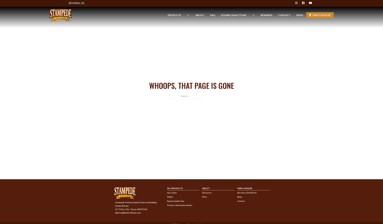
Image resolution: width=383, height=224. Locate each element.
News (299, 15)
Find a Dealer (322, 15)
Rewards (266, 15)
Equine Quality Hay (233, 15)
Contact (284, 15)
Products (174, 15)
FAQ (212, 15)
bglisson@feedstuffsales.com (128, 213)
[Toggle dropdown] (188, 15)
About (199, 15)
